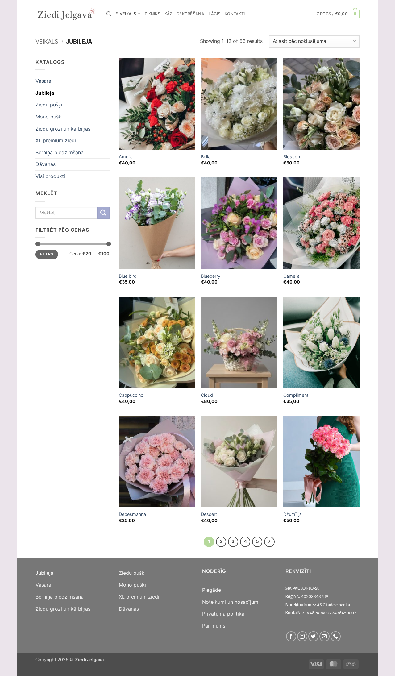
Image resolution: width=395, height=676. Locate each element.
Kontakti (235, 13)
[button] (338, 14)
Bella (205, 156)
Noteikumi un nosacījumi (231, 602)
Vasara (43, 81)
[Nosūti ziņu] (324, 636)
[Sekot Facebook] (291, 636)
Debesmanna (132, 514)
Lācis (214, 13)
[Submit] (103, 213)
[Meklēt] (108, 14)
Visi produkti (50, 176)
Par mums (213, 626)
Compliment (295, 395)
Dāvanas (45, 164)
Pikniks (152, 13)
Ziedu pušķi (48, 105)
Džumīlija (292, 514)
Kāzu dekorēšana (184, 13)
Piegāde (211, 590)
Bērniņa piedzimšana (59, 152)
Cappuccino (131, 395)
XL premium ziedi (55, 140)
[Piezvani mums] (336, 636)
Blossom (292, 156)
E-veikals (125, 13)
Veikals (46, 41)
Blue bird (128, 276)
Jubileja (44, 93)
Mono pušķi (49, 117)
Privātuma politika (223, 614)
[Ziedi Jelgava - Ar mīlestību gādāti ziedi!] (66, 13)
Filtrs (46, 254)
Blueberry (210, 276)
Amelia (126, 156)
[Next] (269, 542)
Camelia (291, 276)
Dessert (209, 514)
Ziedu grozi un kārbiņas (62, 128)
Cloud (207, 395)
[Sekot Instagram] (302, 636)
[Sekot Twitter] (313, 636)
